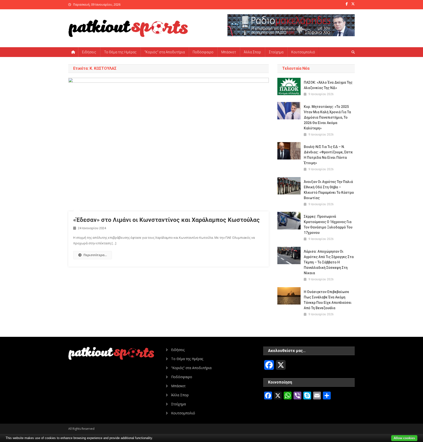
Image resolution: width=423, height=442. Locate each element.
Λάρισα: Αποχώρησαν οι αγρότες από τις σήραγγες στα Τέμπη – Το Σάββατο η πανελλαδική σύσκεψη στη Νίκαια (329, 262)
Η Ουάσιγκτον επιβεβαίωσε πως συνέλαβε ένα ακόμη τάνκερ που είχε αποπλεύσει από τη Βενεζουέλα (328, 300)
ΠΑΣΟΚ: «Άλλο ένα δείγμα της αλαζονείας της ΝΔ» (328, 85)
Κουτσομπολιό (303, 52)
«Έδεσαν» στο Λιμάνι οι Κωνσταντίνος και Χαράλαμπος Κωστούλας (166, 219)
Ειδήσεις (89, 52)
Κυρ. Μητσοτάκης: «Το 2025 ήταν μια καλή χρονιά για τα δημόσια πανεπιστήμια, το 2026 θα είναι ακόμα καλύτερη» (327, 117)
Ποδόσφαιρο (203, 52)
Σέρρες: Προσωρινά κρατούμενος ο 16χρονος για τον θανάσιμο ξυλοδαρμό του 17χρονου (328, 225)
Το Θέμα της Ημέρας (120, 52)
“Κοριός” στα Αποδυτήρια (164, 52)
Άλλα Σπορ (252, 52)
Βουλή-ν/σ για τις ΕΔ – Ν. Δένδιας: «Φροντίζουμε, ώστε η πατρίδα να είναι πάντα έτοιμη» (328, 155)
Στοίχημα (276, 52)
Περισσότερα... (95, 255)
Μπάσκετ (228, 52)
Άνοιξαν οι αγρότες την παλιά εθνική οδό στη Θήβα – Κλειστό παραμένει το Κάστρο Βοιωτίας (329, 190)
